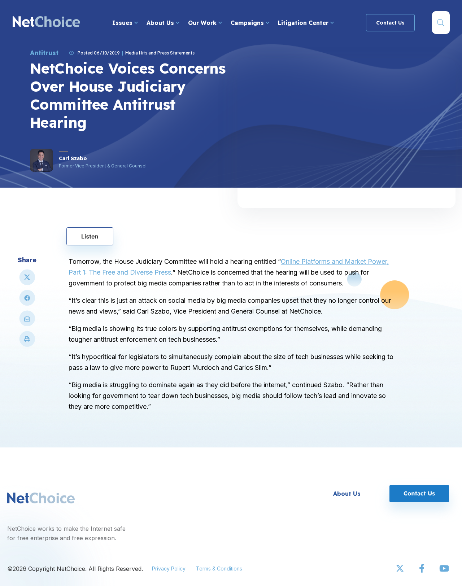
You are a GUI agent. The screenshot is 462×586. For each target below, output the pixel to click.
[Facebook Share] (27, 300)
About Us (161, 22)
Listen (90, 236)
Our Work (203, 22)
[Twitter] (400, 568)
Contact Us (390, 22)
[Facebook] (422, 568)
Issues (123, 22)
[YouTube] (444, 568)
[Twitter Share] (27, 280)
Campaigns (248, 22)
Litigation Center (304, 22)
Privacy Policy (169, 568)
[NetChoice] (46, 22)
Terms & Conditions (219, 568)
